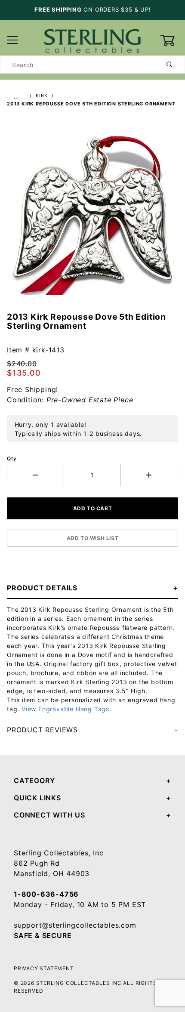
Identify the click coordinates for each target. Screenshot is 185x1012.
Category (34, 780)
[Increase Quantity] (149, 475)
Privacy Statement (44, 968)
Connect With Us (49, 815)
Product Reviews (42, 729)
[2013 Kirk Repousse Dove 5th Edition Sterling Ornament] (92, 214)
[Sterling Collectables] (92, 39)
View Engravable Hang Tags (65, 709)
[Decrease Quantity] (35, 475)
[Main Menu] (12, 41)
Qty (11, 458)
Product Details (42, 587)
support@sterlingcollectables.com (75, 925)
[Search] (170, 64)
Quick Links (37, 797)
